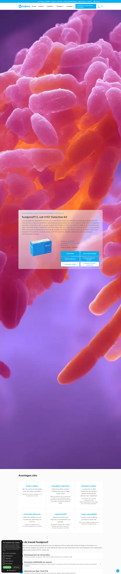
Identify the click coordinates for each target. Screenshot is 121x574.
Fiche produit (70, 253)
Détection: (63, 241)
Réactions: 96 (64, 245)
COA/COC (47, 1)
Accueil (34, 6)
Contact (90, 1)
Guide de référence (70, 259)
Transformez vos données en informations (84, 6)
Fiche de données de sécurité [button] (89, 258)
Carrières (60, 1)
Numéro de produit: (66, 247)
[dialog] (11, 556)
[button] (102, 6)
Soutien (54, 1)
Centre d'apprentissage (70, 1)
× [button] (20, 541)
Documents (41, 1)
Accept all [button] (7, 567)
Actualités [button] (69, 6)
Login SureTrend (82, 1)
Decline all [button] (16, 567)
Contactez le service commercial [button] (89, 264)
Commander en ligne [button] (70, 264)
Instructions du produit (89, 253)
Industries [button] (50, 6)
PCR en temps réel (73, 243)
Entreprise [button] (60, 6)
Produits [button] (41, 6)
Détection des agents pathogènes (44, 213)
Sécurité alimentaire (27, 213)
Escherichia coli (59, 213)
